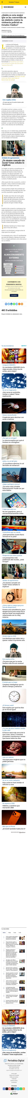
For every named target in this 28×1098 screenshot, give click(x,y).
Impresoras (8, 268)
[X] (7, 1089)
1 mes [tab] (14, 932)
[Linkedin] (11, 304)
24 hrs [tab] (4, 932)
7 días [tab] (9, 932)
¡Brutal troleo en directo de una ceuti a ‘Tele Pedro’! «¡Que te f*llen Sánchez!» (12, 969)
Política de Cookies (14, 1077)
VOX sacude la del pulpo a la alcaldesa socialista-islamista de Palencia (12, 938)
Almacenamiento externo (8, 264)
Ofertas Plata (19, 270)
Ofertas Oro (19, 268)
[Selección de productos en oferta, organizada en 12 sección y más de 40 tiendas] (14, 246)
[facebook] (4, 1089)
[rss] (23, 1089)
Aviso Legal (14, 1073)
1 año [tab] (20, 932)
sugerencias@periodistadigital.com (14, 1070)
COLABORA (14, 295)
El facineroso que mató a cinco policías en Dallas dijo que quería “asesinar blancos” (12, 63)
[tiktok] (12, 1089)
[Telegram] (16, 304)
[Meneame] (19, 304)
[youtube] (9, 1089)
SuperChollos (19, 266)
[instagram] (15, 1089)
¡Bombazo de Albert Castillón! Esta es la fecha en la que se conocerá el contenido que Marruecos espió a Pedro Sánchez (12, 962)
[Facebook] (6, 304)
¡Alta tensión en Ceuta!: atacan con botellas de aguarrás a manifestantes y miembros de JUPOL (12, 982)
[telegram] (18, 1089)
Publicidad (14, 1078)
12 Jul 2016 (4, 32)
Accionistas (14, 1082)
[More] (22, 304)
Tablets (8, 273)
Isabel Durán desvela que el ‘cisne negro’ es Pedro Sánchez (12, 996)
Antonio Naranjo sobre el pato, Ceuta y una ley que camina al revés (12, 1002)
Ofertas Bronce (19, 272)
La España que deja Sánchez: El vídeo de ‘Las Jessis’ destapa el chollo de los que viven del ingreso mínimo (12, 990)
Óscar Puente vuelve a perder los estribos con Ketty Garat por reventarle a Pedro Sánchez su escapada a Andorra (12, 944)
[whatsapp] (21, 1089)
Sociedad (9, 7)
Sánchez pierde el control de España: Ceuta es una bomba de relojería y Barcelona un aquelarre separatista (12, 975)
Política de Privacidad (14, 1075)
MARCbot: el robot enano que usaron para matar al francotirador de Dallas (13, 78)
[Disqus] (14, 856)
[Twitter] (9, 304)
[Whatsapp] (14, 304)
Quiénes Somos (14, 1080)
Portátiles (8, 270)
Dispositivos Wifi (8, 266)
